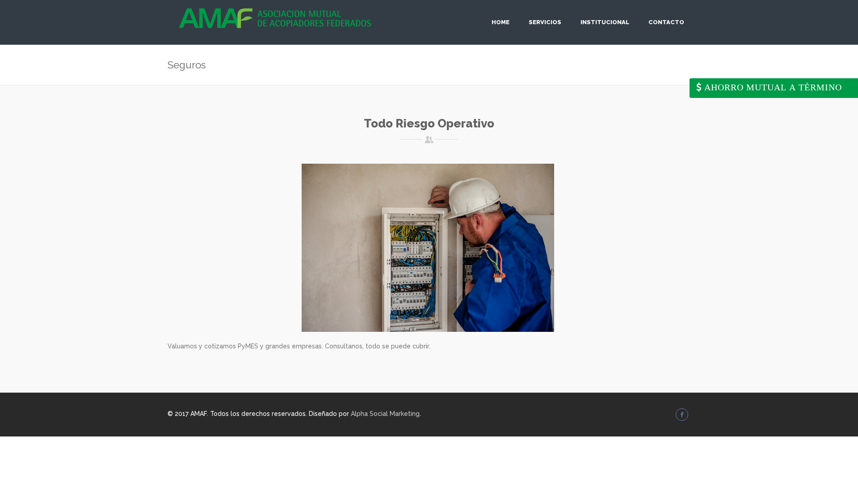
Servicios (545, 22)
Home (500, 22)
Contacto (666, 22)
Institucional (604, 22)
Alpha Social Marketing (385, 413)
